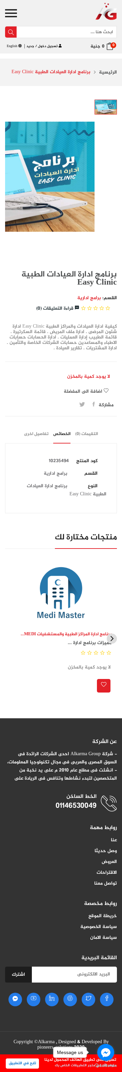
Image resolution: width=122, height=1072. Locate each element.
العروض (109, 862)
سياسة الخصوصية (98, 927)
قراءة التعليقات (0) (55, 308)
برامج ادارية (89, 298)
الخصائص (61, 434)
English (12, 46)
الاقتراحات (107, 873)
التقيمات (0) (86, 434)
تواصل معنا (105, 883)
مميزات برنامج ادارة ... (89, 643)
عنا (114, 840)
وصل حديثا (106, 851)
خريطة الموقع (102, 916)
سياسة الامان (103, 938)
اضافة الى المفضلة (84, 391)
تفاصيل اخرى (36, 434)
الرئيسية (108, 72)
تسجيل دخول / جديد (42, 46)
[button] (112, 639)
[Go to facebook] (105, 1052)
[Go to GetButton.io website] (106, 1065)
